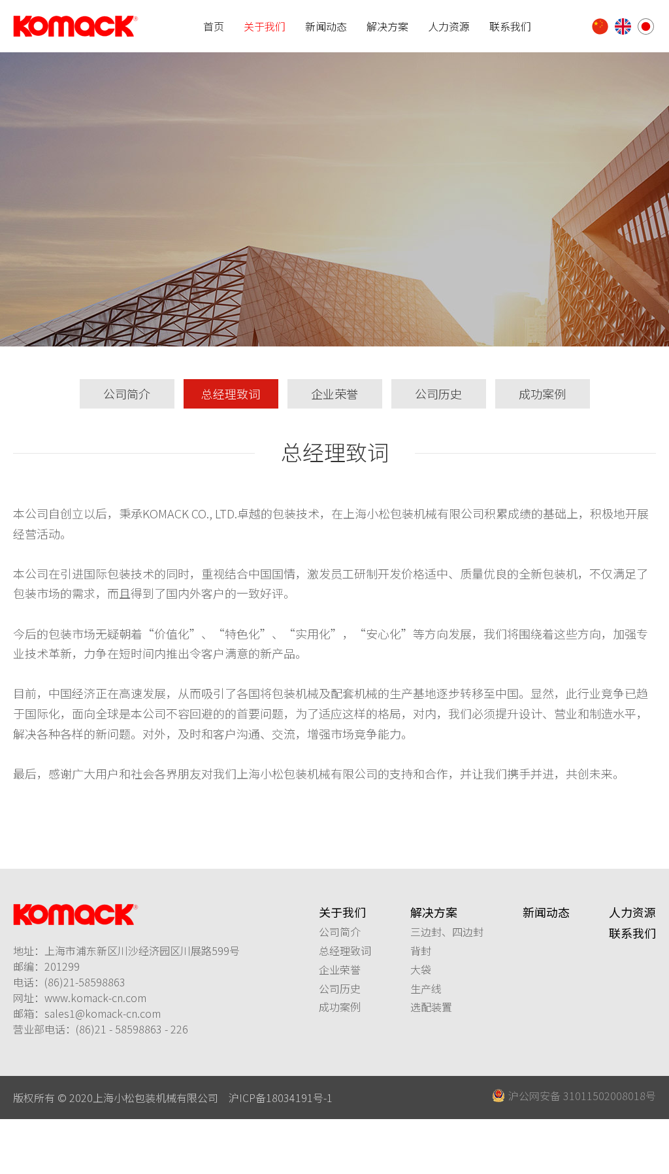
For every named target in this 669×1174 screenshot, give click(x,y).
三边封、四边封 (446, 931)
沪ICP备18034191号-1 (281, 1097)
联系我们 (510, 26)
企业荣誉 (334, 393)
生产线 (426, 988)
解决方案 (387, 26)
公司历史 (438, 393)
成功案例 (542, 393)
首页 (213, 26)
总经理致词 (230, 393)
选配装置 (431, 1007)
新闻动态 (326, 26)
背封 (420, 950)
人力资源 (449, 26)
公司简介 (126, 393)
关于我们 (265, 26)
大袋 (420, 969)
